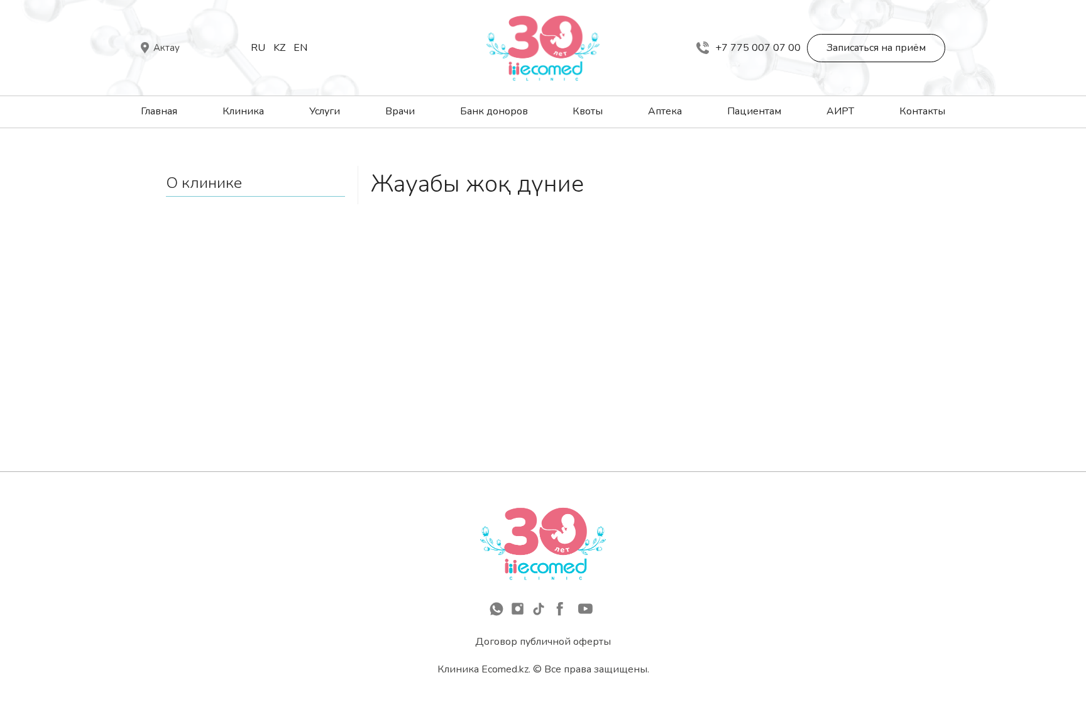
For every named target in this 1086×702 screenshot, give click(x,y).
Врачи (400, 111)
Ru (258, 48)
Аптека (665, 111)
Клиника (243, 111)
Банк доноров (494, 111)
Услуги (324, 111)
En (300, 48)
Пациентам (754, 111)
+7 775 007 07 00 (758, 48)
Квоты (588, 111)
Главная (159, 111)
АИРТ (840, 111)
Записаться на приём (876, 48)
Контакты (922, 111)
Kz (279, 48)
